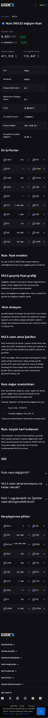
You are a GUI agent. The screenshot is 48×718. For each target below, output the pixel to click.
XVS (37, 563)
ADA (37, 554)
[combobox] (34, 5)
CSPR (37, 242)
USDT (37, 224)
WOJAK (9, 544)
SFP (8, 214)
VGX (37, 233)
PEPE (37, 544)
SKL (8, 233)
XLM (8, 581)
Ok (41, 711)
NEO (9, 554)
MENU (42, 5)
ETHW (38, 169)
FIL (8, 599)
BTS (37, 160)
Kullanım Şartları (9, 714)
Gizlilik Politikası (24, 714)
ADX (37, 535)
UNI (37, 526)
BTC (8, 196)
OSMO (9, 608)
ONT (37, 214)
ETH (8, 169)
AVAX (8, 187)
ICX (37, 590)
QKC (9, 572)
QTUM (38, 178)
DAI (36, 599)
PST (8, 205)
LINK (37, 187)
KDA (37, 196)
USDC (9, 160)
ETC (37, 205)
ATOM (38, 608)
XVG (37, 581)
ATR (8, 535)
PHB (8, 242)
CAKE (8, 178)
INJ (8, 224)
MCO (8, 526)
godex (6, 16)
